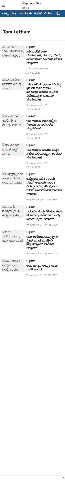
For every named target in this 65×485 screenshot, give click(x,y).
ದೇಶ (13, 13)
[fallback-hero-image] (14, 60)
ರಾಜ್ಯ (5, 13)
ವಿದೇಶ (48, 13)
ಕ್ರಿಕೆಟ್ (38, 13)
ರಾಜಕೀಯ (25, 13)
